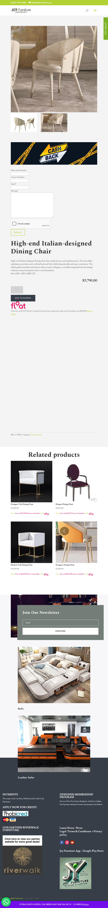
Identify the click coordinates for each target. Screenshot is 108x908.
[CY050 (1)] (54, 131)
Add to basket (23, 298)
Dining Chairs (36, 435)
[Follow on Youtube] (72, 842)
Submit (18, 232)
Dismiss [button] (85, 904)
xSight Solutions (16, 898)
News (79, 828)
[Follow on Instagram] (67, 842)
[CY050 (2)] (23, 131)
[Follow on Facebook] (62, 842)
